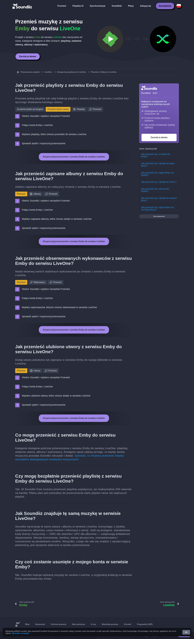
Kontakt (127, 624)
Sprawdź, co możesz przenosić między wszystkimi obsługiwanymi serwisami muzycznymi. (69, 457)
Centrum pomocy (58, 624)
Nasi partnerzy (78, 624)
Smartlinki (117, 6)
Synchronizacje (97, 6)
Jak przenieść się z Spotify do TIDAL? (158, 182)
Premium (21, 194)
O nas (93, 624)
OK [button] (186, 632)
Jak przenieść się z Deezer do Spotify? (155, 190)
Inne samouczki (159, 216)
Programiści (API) (145, 624)
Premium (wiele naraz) (58, 109)
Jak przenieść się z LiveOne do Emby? (155, 155)
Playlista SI (77, 6)
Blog (27, 624)
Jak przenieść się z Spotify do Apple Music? (158, 164)
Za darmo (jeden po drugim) (30, 109)
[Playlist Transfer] (22, 6)
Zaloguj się (145, 6)
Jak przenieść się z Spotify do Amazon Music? (159, 199)
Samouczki (40, 624)
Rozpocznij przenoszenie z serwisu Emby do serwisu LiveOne (74, 157)
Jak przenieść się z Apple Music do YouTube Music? (157, 208)
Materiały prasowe (110, 624)
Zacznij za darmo (27, 56)
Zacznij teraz (165, 6)
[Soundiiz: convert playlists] (17, 624)
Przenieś (61, 6)
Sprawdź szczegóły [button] (20, 633)
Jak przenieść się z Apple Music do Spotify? (157, 174)
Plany (131, 6)
